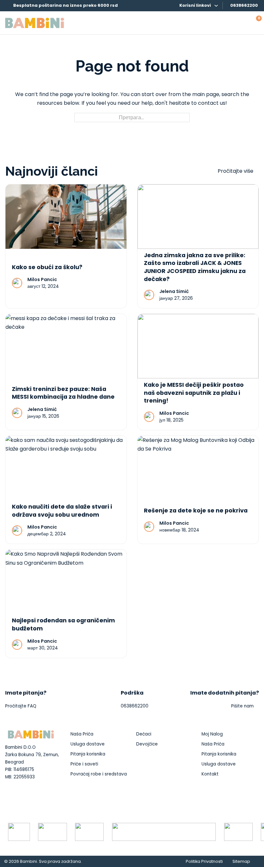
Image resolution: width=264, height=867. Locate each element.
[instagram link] (18, 801)
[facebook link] (8, 801)
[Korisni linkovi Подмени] (216, 6)
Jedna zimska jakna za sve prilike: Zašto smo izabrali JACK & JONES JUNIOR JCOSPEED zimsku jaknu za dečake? (195, 267)
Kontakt (210, 774)
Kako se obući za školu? (47, 267)
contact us (211, 103)
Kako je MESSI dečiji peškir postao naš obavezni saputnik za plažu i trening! (194, 392)
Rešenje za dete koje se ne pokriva (196, 510)
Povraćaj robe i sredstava (99, 774)
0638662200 (244, 5)
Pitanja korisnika (88, 754)
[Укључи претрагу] (241, 22)
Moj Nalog (212, 734)
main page (205, 94)
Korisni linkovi (195, 5)
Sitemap (241, 861)
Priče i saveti (84, 764)
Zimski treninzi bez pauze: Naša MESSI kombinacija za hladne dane (63, 393)
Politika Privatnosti (204, 861)
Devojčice (147, 744)
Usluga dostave (88, 744)
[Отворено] (228, 22)
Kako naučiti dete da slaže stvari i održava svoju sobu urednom (62, 511)
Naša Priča (82, 734)
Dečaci (143, 734)
